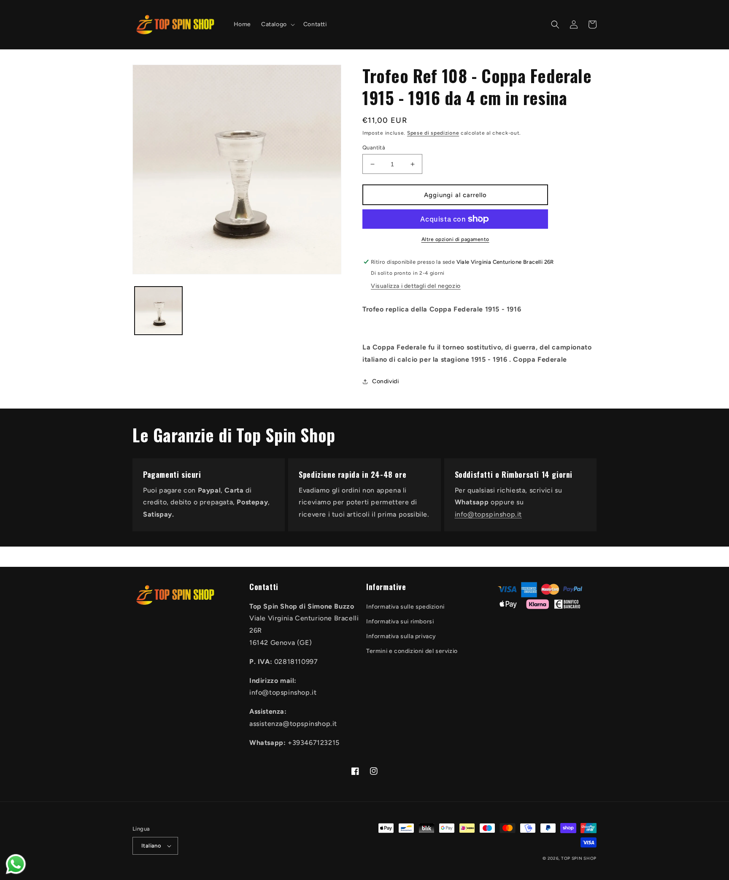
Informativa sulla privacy (401, 636)
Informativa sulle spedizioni (405, 606)
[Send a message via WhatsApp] (15, 864)
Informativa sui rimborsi (400, 621)
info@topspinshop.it (488, 514)
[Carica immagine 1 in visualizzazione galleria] (158, 310)
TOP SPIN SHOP (579, 858)
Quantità (373, 147)
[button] (277, 24)
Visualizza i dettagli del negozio (416, 286)
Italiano (151, 845)
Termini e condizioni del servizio (412, 651)
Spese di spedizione (433, 133)
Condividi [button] (385, 381)
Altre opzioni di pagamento (455, 239)
